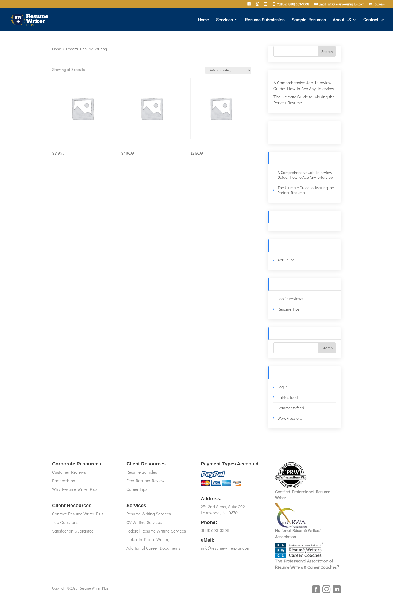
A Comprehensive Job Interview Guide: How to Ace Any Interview (303, 85)
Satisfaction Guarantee (73, 531)
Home (203, 20)
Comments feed (291, 407)
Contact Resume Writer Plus (77, 513)
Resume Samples (141, 472)
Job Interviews (290, 298)
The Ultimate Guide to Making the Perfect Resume (306, 190)
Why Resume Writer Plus (74, 489)
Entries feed (288, 397)
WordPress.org (290, 418)
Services (224, 20)
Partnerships (63, 480)
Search (327, 51)
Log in (283, 386)
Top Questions (65, 522)
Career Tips (136, 489)
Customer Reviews (69, 472)
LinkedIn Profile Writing (147, 539)
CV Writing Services (144, 522)
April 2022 (286, 259)
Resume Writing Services (148, 513)
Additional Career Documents (153, 548)
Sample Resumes (309, 20)
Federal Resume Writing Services (156, 531)
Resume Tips (288, 309)
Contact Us (373, 20)
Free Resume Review (145, 480)
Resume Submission (265, 20)
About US (342, 20)
